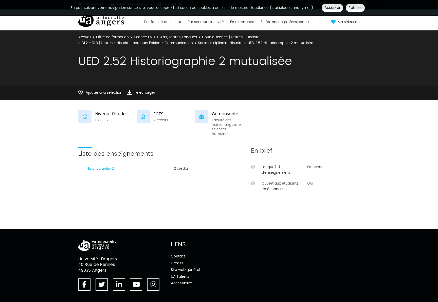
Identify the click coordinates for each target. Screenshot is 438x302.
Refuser (355, 7)
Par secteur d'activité (206, 22)
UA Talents (180, 276)
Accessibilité (181, 283)
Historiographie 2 (100, 168)
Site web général (185, 269)
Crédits (177, 263)
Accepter (332, 7)
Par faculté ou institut (162, 22)
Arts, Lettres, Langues (178, 37)
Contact (178, 256)
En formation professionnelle (286, 22)
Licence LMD (144, 37)
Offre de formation (112, 37)
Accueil (84, 37)
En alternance (242, 22)
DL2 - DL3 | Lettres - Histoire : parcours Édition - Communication (137, 43)
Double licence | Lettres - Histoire (231, 37)
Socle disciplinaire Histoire (220, 43)
